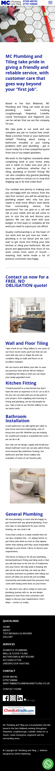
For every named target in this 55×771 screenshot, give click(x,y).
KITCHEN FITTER (12, 660)
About (7, 630)
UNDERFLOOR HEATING (16, 663)
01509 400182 (10, 676)
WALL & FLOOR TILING (15, 653)
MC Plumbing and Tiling (25, 750)
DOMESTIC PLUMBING (15, 650)
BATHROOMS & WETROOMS (18, 656)
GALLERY (8, 636)
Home (6, 626)
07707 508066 (10, 680)
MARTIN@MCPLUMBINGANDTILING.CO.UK (26, 683)
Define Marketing (22, 753)
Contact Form (12, 689)
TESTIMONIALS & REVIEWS (17, 633)
